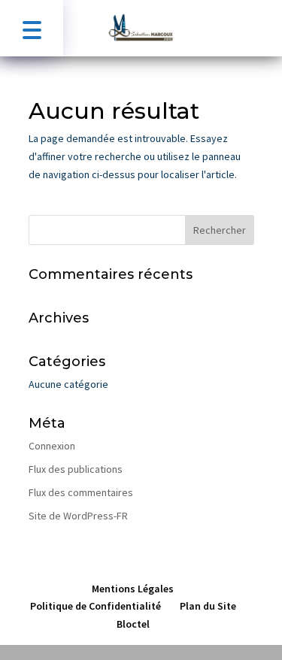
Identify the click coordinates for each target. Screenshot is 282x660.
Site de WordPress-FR (78, 515)
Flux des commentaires (81, 492)
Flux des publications (76, 469)
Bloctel (133, 624)
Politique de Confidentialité (95, 606)
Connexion (52, 446)
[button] (31, 28)
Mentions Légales (133, 588)
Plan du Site (208, 606)
